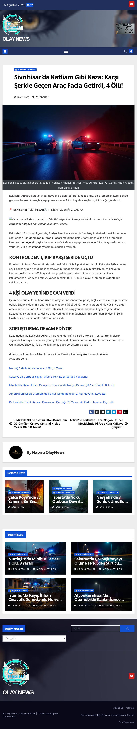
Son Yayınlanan (126, 722)
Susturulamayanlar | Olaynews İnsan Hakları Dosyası (107, 715)
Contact (130, 707)
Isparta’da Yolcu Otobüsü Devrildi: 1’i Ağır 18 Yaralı (68, 501)
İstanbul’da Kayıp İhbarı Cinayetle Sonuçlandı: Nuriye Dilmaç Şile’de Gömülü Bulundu (62, 385)
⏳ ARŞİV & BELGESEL (62, 489)
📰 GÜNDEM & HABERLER (25, 70)
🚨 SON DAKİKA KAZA (18, 554)
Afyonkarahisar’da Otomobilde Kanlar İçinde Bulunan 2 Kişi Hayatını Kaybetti (57, 393)
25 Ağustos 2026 (21, 569)
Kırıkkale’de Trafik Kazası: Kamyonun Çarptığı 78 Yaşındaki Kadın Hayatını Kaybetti (61, 402)
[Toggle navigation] (66, 51)
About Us (118, 707)
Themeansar (9, 716)
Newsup (50, 713)
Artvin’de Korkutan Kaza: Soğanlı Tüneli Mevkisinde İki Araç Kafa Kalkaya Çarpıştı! (96, 423)
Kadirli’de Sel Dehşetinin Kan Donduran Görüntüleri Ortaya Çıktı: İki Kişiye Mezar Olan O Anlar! (40, 423)
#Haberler (42, 97)
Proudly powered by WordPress (19, 713)
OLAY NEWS (16, 39)
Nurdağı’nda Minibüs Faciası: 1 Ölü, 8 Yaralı (36, 368)
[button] (125, 51)
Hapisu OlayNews (48, 452)
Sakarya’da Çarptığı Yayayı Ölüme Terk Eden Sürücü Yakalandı (48, 376)
